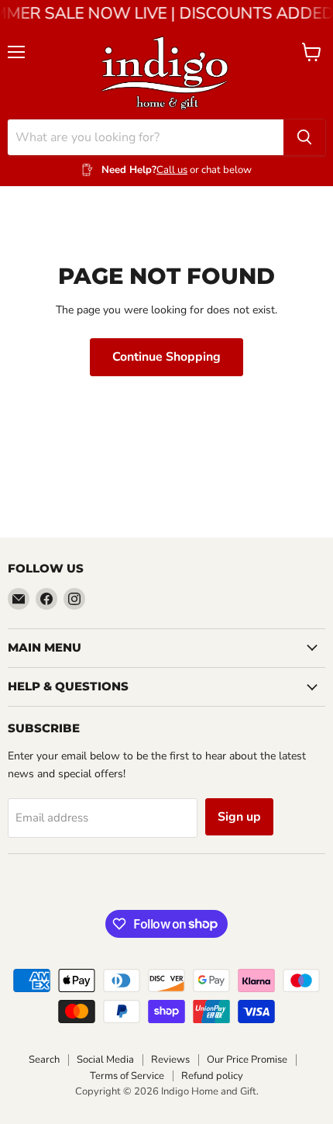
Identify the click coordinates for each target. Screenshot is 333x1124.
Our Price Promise (247, 1060)
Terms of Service (127, 1076)
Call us (171, 170)
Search (44, 1060)
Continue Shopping (166, 356)
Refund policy (212, 1076)
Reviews (170, 1060)
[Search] (304, 137)
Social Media (105, 1060)
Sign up (239, 816)
